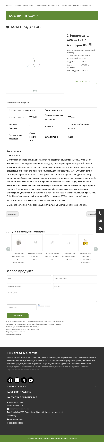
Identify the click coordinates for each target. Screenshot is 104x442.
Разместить (18, 316)
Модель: (71, 62)
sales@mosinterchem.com (19, 409)
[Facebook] (10, 380)
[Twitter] (24, 380)
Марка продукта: (71, 66)
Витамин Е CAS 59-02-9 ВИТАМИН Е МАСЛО (35, 256)
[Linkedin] (17, 380)
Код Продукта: (73, 71)
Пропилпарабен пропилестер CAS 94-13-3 (68, 256)
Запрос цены (80, 81)
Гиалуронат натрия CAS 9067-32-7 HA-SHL (52, 256)
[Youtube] (31, 380)
